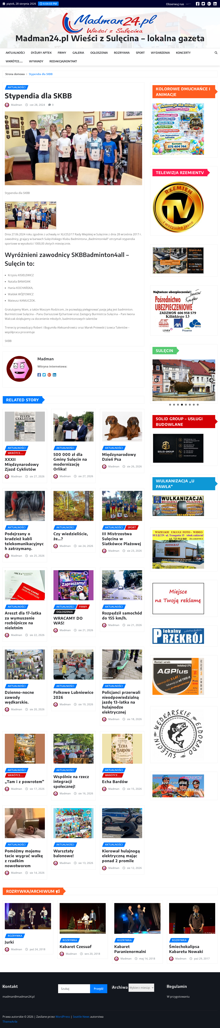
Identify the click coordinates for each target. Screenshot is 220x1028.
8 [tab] (198, 405)
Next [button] (211, 380)
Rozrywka (122, 52)
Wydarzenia (160, 52)
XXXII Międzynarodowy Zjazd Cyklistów (22, 464)
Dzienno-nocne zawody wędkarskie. (19, 697)
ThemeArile (10, 1022)
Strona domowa (15, 74)
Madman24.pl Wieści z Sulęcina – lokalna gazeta (110, 38)
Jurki (9, 942)
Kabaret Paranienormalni (130, 949)
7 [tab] (194, 405)
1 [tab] (170, 405)
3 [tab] (178, 405)
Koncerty (183, 52)
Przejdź (98, 989)
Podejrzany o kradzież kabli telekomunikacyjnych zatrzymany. (24, 541)
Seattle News (81, 1017)
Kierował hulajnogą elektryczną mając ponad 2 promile (121, 855)
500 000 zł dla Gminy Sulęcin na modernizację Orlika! (70, 462)
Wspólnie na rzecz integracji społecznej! (71, 781)
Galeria (78, 52)
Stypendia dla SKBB (41, 74)
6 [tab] (190, 405)
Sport (140, 52)
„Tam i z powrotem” (24, 781)
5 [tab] (186, 405)
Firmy (62, 52)
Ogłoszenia (99, 52)
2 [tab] (174, 405)
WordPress (63, 1017)
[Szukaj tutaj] (216, 53)
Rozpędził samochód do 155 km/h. (122, 615)
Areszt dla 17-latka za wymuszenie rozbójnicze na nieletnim (23, 620)
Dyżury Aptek (41, 52)
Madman (16, 104)
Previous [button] (156, 380)
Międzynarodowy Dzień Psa (119, 457)
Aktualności (15, 52)
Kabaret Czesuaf (76, 946)
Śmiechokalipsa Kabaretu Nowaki (186, 949)
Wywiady (36, 61)
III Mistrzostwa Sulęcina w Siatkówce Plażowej (121, 538)
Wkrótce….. (14, 61)
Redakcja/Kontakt (63, 61)
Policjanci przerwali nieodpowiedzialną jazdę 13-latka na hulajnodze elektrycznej (121, 702)
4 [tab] (182, 405)
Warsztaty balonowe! (63, 853)
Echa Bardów (115, 781)
